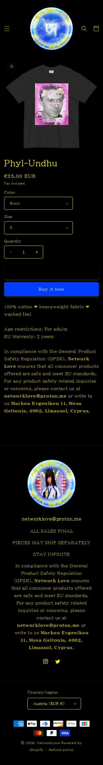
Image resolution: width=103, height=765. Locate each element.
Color (9, 192)
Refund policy (61, 749)
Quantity (12, 241)
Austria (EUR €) (49, 704)
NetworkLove (48, 742)
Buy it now (52, 289)
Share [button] (16, 427)
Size (8, 217)
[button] (7, 29)
